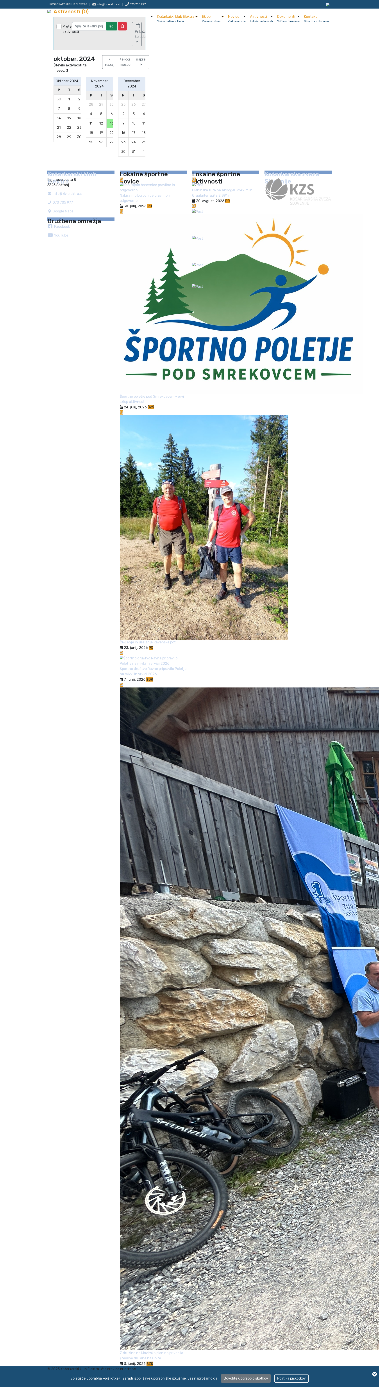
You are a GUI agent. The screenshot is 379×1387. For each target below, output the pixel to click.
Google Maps (62, 211)
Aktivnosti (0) (71, 12)
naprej (141, 59)
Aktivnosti (261, 18)
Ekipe (211, 18)
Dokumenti (288, 18)
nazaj (109, 64)
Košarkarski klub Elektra (68, 4)
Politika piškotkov (291, 1378)
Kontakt (316, 18)
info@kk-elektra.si (67, 194)
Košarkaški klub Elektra (175, 18)
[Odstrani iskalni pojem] (122, 26)
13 (112, 122)
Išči (111, 26)
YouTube (60, 235)
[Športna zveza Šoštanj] (327, 4)
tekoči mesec (125, 62)
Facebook (61, 226)
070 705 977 (137, 4)
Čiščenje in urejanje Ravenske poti (148, 642)
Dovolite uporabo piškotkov (246, 1378)
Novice (237, 18)
